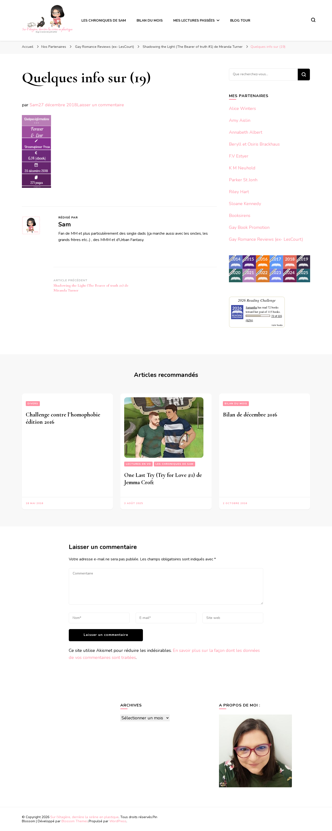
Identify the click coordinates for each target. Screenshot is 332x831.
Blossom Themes (74, 821)
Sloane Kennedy (245, 204)
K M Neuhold (242, 168)
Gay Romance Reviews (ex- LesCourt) (104, 46)
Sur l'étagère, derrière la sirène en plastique (84, 817)
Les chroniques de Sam (174, 464)
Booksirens (239, 215)
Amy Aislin (239, 120)
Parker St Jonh (243, 180)
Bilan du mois (236, 403)
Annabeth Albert (245, 132)
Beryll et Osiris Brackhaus (254, 144)
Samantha (251, 307)
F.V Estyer (238, 156)
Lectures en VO (138, 464)
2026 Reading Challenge (257, 300)
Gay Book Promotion (249, 227)
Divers (32, 403)
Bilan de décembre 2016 (250, 414)
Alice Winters (242, 108)
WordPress (117, 821)
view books (277, 325)
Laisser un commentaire (100, 105)
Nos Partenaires (53, 46)
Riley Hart (239, 192)
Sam (34, 105)
